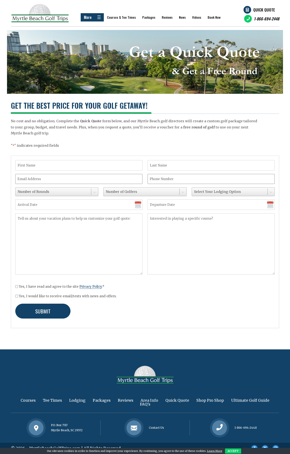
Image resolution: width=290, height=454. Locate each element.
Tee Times (52, 400)
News (182, 17)
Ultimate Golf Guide (250, 400)
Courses (28, 400)
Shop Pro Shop (210, 400)
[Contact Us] (36, 428)
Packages (148, 17)
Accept (233, 451)
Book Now (214, 17)
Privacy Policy (90, 287)
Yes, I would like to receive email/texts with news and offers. (68, 296)
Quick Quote (264, 10)
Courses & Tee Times (121, 17)
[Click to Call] (219, 427)
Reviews (167, 17)
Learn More (214, 451)
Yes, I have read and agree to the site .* (61, 287)
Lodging (77, 400)
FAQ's (145, 404)
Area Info (149, 400)
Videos (196, 17)
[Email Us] (134, 428)
